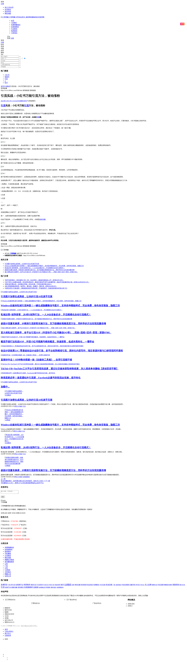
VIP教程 (14, 23)
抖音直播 (161, 584)
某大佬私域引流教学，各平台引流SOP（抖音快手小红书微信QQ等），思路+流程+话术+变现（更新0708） (41, 272)
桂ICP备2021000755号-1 (29, 626)
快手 (6, 83)
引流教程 (14, 29)
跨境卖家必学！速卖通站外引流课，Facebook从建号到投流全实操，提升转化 (41, 377)
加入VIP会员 (9, 7)
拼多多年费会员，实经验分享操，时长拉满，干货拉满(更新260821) (28, 284)
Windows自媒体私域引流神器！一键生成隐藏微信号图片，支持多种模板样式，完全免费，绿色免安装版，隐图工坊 (44, 266)
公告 (6, 564)
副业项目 (90, 584)
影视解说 (96, 584)
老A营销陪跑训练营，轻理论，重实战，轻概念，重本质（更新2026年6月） (31, 286)
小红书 (7, 75)
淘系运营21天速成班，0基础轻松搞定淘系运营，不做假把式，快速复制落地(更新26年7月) (36, 288)
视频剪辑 (175, 585)
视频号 (7, 77)
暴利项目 (53, 587)
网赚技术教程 (9, 559)
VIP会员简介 (9, 631)
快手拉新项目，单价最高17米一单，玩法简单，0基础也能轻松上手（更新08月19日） (34, 280)
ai (5, 81)
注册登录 (8, 635)
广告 (6, 566)
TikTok (142, 584)
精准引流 (34, 584)
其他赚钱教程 (9, 562)
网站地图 (8, 13)
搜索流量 (14, 587)
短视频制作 (60, 587)
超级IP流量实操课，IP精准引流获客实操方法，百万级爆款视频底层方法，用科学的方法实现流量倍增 (39, 270)
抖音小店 (51, 584)
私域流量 (109, 584)
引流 (3, 105)
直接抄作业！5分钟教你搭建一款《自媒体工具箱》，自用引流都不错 (36, 359)
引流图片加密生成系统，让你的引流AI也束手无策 (22, 264)
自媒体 (36, 587)
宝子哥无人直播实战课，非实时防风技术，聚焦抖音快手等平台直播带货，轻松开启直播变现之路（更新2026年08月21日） (47, 282)
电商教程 (14, 31)
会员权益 (8, 9)
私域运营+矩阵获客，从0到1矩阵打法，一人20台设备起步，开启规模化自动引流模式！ (35, 268)
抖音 (6, 79)
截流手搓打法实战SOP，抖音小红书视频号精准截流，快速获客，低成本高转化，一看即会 (47, 341)
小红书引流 (11, 584)
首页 (12, 20)
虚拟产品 (8, 587)
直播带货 (4, 585)
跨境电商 (84, 584)
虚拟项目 (118, 584)
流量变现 (132, 584)
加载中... (5, 386)
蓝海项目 (21, 587)
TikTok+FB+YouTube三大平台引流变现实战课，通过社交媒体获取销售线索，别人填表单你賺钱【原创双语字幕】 (59, 368)
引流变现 (40, 584)
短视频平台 (19, 585)
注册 (2, 4)
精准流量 (42, 219)
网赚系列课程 (168, 584)
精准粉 (48, 587)
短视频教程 (15, 27)
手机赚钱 (8, 553)
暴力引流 (182, 584)
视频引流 (154, 584)
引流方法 (46, 584)
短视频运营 (42, 587)
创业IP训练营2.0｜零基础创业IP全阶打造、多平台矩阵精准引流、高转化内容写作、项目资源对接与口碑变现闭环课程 (62, 350)
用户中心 (8, 633)
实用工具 (8, 576)
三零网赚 (13, 253)
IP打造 (138, 584)
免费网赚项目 (15, 25)
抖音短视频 (125, 584)
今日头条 (102, 584)
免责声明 (8, 11)
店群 (73, 584)
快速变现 (57, 584)
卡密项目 (14, 33)
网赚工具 (8, 574)
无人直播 (148, 585)
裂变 (62, 585)
